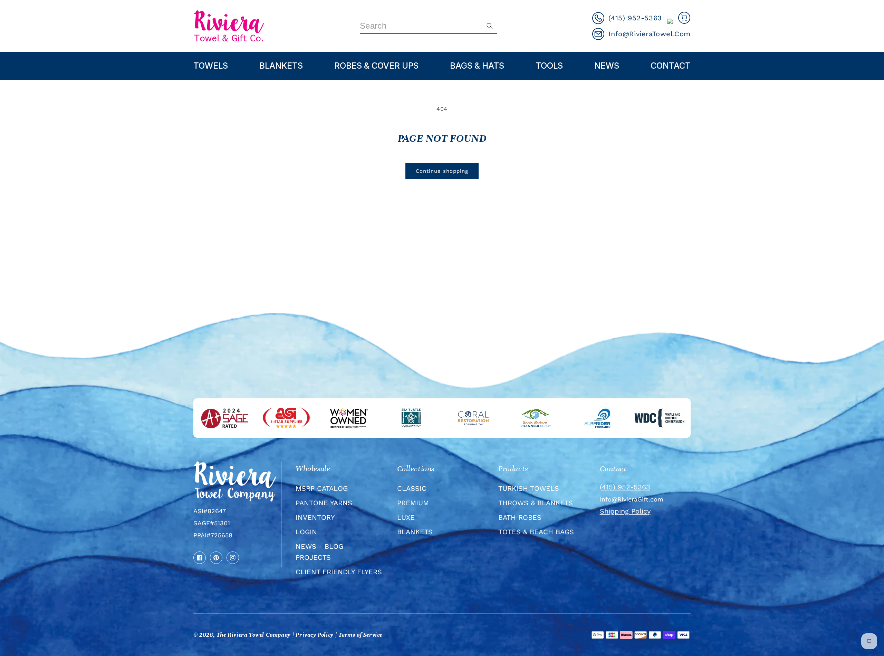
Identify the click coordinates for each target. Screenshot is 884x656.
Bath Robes (519, 517)
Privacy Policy (314, 634)
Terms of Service (360, 634)
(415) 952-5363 (625, 487)
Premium (413, 503)
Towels (210, 66)
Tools (549, 66)
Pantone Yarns (324, 503)
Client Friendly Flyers (339, 572)
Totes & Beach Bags (536, 532)
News (606, 66)
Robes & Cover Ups (376, 66)
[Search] (489, 25)
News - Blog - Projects (322, 551)
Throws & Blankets (535, 503)
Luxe (406, 517)
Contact (671, 66)
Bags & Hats (477, 66)
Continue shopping (442, 171)
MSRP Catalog (322, 488)
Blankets (281, 66)
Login (306, 532)
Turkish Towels (528, 488)
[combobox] (428, 26)
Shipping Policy (625, 511)
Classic (411, 488)
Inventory (315, 517)
